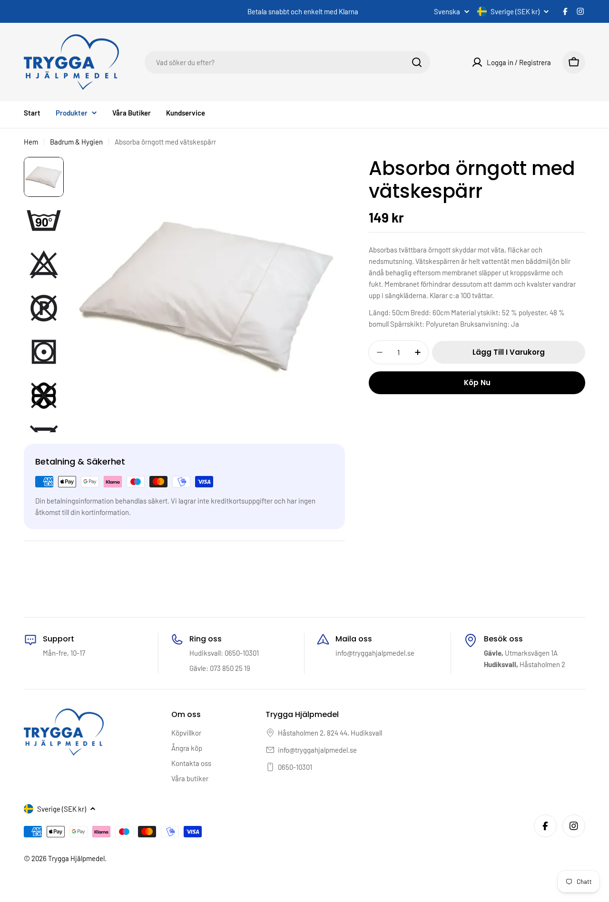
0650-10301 (295, 767)
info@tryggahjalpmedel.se (317, 750)
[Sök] (416, 62)
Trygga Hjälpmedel (76, 858)
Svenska (447, 11)
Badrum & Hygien (76, 141)
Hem (31, 141)
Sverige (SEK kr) (515, 11)
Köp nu (477, 383)
